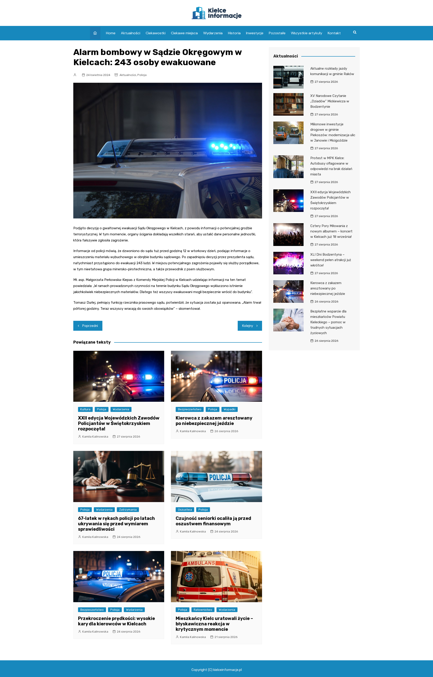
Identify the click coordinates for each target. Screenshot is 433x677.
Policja (142, 75)
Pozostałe (277, 33)
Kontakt (334, 33)
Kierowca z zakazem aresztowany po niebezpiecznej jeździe (214, 420)
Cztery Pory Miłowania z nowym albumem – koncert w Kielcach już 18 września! (331, 231)
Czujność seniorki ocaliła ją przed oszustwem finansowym (213, 521)
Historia (234, 33)
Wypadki (229, 409)
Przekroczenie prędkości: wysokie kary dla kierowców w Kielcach (116, 621)
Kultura (85, 409)
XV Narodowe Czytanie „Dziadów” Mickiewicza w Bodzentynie (329, 101)
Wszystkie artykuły (306, 33)
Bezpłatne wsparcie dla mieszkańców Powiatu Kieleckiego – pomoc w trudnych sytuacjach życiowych (328, 322)
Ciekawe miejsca (184, 33)
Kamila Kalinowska (95, 436)
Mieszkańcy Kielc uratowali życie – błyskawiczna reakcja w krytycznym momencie (214, 624)
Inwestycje (254, 33)
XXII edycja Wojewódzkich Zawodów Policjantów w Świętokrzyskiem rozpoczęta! (118, 423)
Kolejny (247, 326)
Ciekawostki (156, 33)
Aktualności (130, 33)
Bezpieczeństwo (189, 409)
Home (110, 33)
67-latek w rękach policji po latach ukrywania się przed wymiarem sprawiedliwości (116, 524)
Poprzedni (90, 326)
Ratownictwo (203, 609)
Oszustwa (185, 509)
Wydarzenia (213, 33)
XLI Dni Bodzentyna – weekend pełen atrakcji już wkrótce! (330, 259)
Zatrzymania (128, 509)
